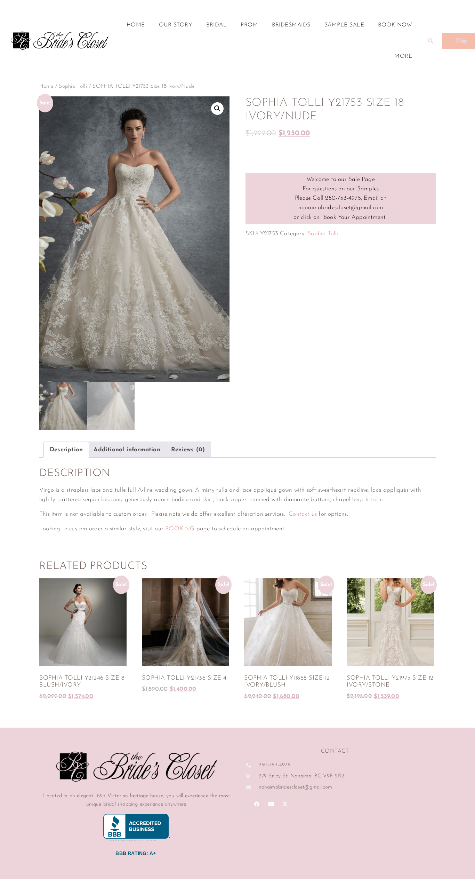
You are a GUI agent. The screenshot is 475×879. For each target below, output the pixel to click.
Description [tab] (66, 450)
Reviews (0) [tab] (188, 450)
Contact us (303, 514)
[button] (430, 40)
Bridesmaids (291, 25)
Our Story (176, 25)
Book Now (395, 25)
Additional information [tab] (127, 450)
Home (136, 25)
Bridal (216, 25)
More (403, 56)
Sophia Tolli (73, 86)
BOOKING (179, 529)
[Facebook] (257, 804)
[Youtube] (271, 804)
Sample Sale (344, 25)
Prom (249, 25)
